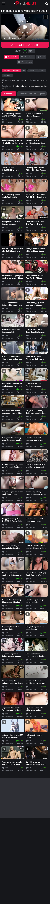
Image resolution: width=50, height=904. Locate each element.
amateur (32, 70)
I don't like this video (19, 50)
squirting (7, 75)
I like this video (16, 50)
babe (42, 70)
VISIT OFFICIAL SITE (25, 44)
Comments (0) (26, 62)
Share (42, 57)
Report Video (29, 57)
